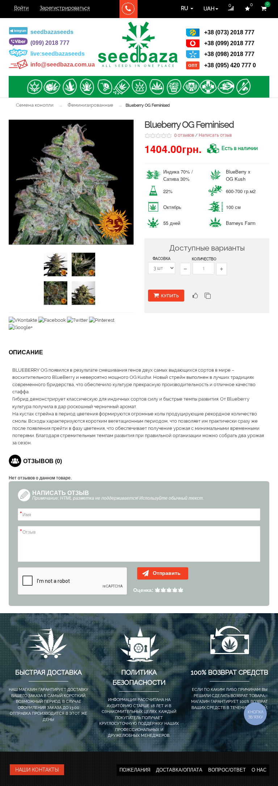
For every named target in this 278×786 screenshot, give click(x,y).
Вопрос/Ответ (227, 770)
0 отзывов (184, 135)
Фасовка (161, 259)
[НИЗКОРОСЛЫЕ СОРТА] (226, 86)
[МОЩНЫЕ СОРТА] (156, 86)
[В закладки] (194, 296)
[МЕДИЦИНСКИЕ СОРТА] (208, 86)
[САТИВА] (69, 86)
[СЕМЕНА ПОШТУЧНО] (104, 86)
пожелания (134, 770)
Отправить (166, 573)
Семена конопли (35, 105)
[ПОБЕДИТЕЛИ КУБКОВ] (191, 86)
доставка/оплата (179, 770)
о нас (259, 770)
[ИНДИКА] (87, 86)
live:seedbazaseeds (57, 54)
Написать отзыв (215, 135)
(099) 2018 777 (50, 43)
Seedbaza (138, 44)
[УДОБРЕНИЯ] (121, 86)
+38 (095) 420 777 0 (230, 65)
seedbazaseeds (51, 32)
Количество (204, 259)
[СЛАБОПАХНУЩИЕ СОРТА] (243, 86)
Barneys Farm (241, 222)
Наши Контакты (37, 770)
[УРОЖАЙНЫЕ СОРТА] (173, 86)
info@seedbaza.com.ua (62, 64)
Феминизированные (90, 105)
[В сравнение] (207, 296)
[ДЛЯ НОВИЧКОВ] (139, 86)
